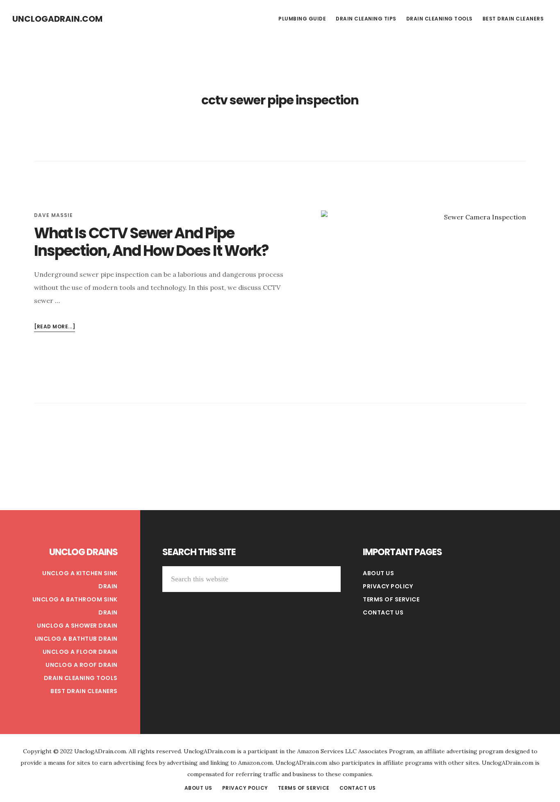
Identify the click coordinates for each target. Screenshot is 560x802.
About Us (378, 573)
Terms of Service (391, 599)
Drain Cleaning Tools (81, 678)
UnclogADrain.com (57, 19)
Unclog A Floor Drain (80, 652)
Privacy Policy (388, 586)
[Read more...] (54, 327)
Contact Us (383, 612)
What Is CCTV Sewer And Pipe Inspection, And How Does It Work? (151, 242)
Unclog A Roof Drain (82, 665)
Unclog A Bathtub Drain (76, 639)
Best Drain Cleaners (84, 691)
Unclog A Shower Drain (77, 625)
